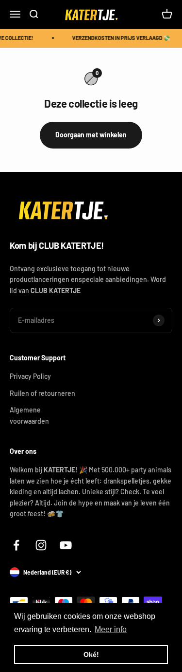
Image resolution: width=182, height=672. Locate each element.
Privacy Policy (30, 376)
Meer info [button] (111, 629)
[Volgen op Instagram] (41, 545)
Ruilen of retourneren (42, 393)
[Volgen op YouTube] (65, 545)
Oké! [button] (91, 654)
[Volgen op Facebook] (16, 545)
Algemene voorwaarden (29, 415)
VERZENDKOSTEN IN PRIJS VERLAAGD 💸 (120, 38)
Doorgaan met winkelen (91, 135)
